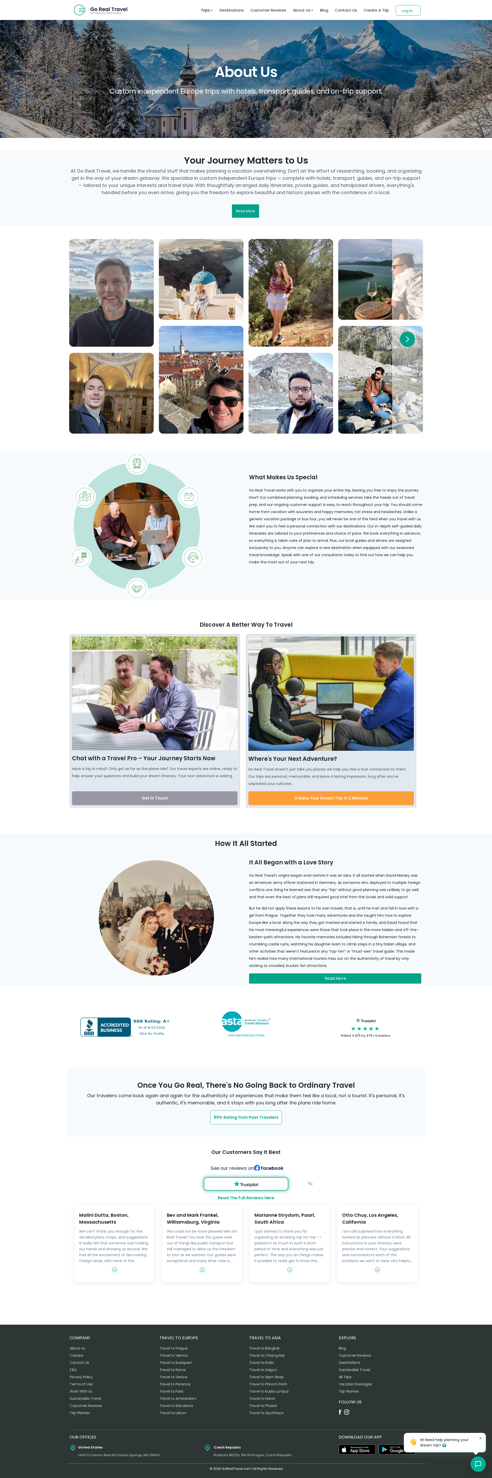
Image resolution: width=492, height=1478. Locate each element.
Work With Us (81, 1391)
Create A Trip (376, 10)
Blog (324, 10)
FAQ (73, 1369)
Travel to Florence (174, 1384)
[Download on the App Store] (357, 1449)
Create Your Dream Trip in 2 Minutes (331, 798)
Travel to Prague (173, 1348)
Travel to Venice (173, 1377)
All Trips (345, 1377)
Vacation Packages (355, 1384)
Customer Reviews (268, 10)
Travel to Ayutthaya (266, 1412)
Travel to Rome (172, 1369)
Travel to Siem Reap (266, 1377)
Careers (76, 1355)
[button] (478, 1464)
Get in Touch (155, 798)
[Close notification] (480, 1438)
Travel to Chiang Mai (266, 1355)
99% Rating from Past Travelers (246, 1117)
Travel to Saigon (263, 1369)
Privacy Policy (81, 1377)
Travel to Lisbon (172, 1412)
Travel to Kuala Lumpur (269, 1391)
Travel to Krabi (261, 1362)
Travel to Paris (171, 1391)
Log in (407, 10)
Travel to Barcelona (176, 1405)
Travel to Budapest (175, 1362)
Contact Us (346, 10)
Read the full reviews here (246, 1198)
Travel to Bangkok (264, 1348)
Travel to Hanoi (262, 1398)
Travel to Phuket (263, 1405)
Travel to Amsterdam (177, 1398)
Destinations (232, 10)
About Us (77, 1348)
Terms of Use (81, 1384)
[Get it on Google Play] (397, 1449)
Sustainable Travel (85, 1398)
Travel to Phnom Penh (268, 1384)
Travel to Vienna (173, 1355)
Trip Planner (80, 1412)
